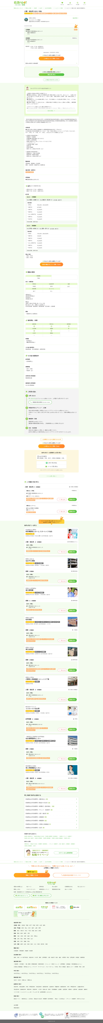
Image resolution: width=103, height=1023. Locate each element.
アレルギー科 (36, 992)
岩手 (30, 925)
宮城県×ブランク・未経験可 (65, 836)
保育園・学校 (65, 957)
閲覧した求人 (17, 889)
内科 (27, 986)
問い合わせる (32, 398)
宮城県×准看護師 (47, 838)
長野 (40, 928)
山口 (32, 938)
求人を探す (55, 886)
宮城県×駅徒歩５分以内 (39, 836)
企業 (83, 966)
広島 (18, 938)
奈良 (32, 936)
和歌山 (35, 936)
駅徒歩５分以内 (34, 843)
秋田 (37, 925)
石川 (29, 928)
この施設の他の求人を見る (51, 79)
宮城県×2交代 (67, 838)
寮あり (56, 998)
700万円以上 (48, 973)
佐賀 (25, 944)
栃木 (36, 930)
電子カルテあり (81, 998)
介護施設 (68, 964)
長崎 (28, 944)
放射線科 (80, 989)
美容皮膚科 (22, 986)
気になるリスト (81, 886)
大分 (35, 944)
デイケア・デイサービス (39, 966)
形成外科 (35, 989)
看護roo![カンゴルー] (18, 8)
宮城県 (35, 8)
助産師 (31, 950)
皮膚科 (60, 989)
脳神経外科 (23, 989)
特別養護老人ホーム (76, 964)
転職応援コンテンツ (44, 889)
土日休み (31, 998)
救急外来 (31, 957)
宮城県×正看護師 (38, 838)
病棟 (15, 957)
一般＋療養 (27, 964)
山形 (41, 925)
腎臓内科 (57, 986)
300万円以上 (17, 973)
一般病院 (16, 964)
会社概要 (16, 1005)
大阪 (18, 936)
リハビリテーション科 (25, 992)
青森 (27, 925)
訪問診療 (72, 957)
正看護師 (68, 843)
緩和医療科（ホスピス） (46, 992)
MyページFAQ (68, 889)
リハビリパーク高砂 (58, 8)
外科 (68, 986)
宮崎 (38, 944)
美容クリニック (55, 964)
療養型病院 (34, 964)
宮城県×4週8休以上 (28, 836)
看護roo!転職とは (18, 886)
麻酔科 (85, 989)
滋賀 (28, 936)
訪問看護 (44, 957)
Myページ (29, 886)
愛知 (18, 933)
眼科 (49, 989)
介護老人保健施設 (28, 845)
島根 (28, 938)
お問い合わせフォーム (22, 895)
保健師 (26, 950)
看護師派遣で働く (56, 889)
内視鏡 (77, 957)
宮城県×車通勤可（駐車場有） (51, 836)
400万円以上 (24, 973)
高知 (28, 941)
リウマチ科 (16, 992)
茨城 (33, 930)
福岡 (21, 944)
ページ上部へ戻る (51, 476)
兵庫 (25, 936)
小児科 (40, 989)
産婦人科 (45, 989)
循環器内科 (45, 986)
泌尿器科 (65, 989)
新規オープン (17, 998)
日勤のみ (24, 980)
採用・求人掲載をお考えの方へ (42, 895)
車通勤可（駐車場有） (43, 843)
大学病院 (21, 964)
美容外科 (16, 986)
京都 (22, 936)
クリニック (47, 964)
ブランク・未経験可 (53, 843)
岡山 (22, 938)
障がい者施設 (62, 966)
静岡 (25, 933)
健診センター (70, 966)
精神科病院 (41, 964)
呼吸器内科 (32, 986)
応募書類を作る (68, 886)
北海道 (23, 925)
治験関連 (82, 957)
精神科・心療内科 (72, 989)
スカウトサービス (31, 889)
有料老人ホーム (27, 966)
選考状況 (41, 886)
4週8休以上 (26, 843)
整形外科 (29, 989)
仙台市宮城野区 (48, 8)
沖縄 (46, 944)
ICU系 (36, 957)
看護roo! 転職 (28, 8)
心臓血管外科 (80, 986)
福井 (33, 928)
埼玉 (26, 930)
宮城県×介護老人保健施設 (57, 838)
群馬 (40, 930)
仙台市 (41, 8)
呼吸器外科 (73, 986)
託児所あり (62, 998)
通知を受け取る (51, 74)
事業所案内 (16, 1007)
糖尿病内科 (63, 986)
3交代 (19, 980)
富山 (26, 928)
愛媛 (25, 941)
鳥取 (25, 938)
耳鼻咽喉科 (54, 989)
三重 (28, 933)
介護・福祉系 (62, 843)
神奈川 (22, 930)
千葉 (29, 930)
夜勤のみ (30, 980)
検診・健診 (58, 957)
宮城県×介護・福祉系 (28, 838)
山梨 (36, 928)
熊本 (32, 944)
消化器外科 (16, 989)
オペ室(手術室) (24, 957)
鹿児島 (42, 944)
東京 (18, 930)
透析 (40, 957)
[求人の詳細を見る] (51, 541)
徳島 (18, 941)
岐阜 (22, 933)
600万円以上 (40, 973)
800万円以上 (55, 973)
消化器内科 (39, 986)
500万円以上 (32, 973)
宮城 (34, 925)
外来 (18, 957)
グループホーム (49, 966)
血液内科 (51, 986)
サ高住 (56, 966)
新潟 (23, 928)
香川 (22, 941)
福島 (44, 925)
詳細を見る (72, 499)
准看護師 (73, 843)
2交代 (34, 845)
